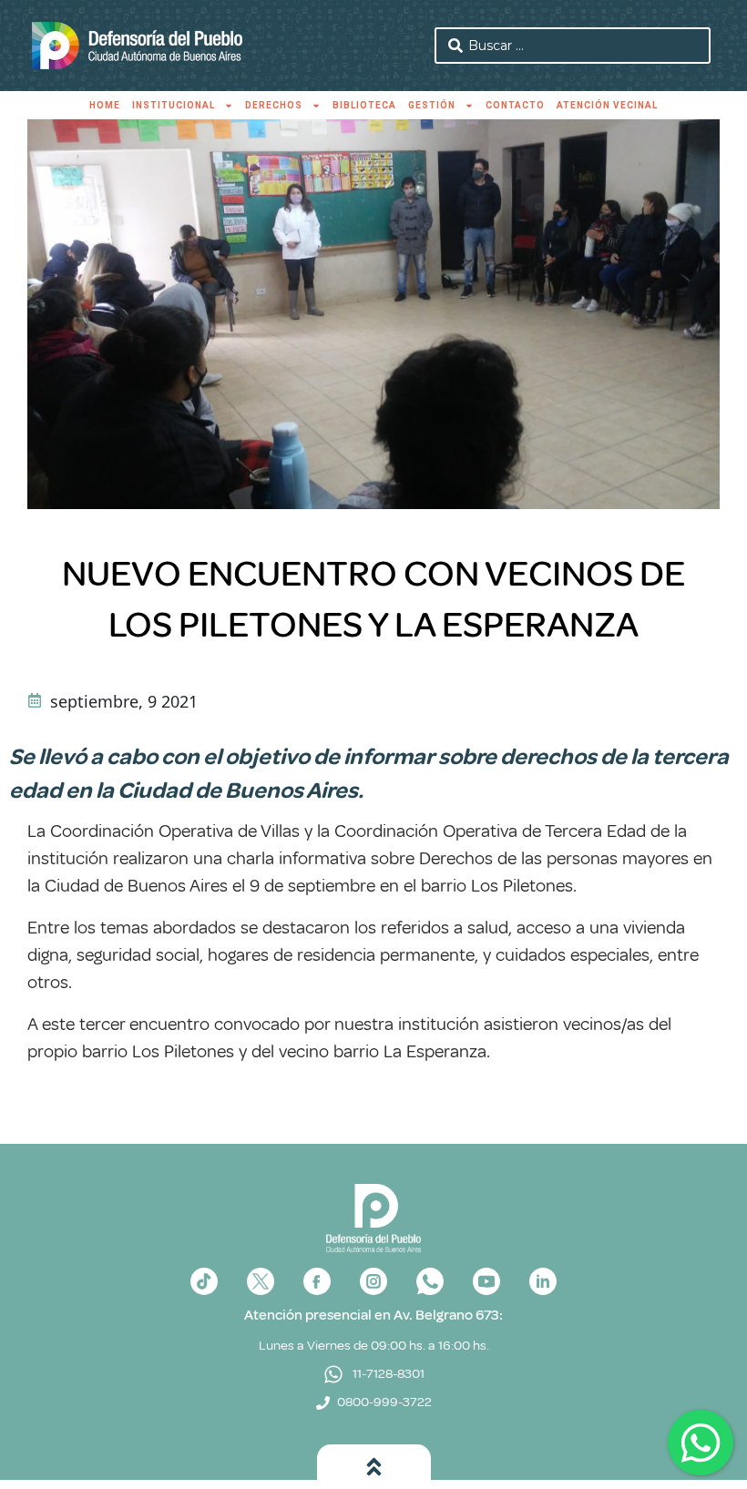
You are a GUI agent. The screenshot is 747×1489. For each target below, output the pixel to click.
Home (104, 105)
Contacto (515, 105)
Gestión (431, 105)
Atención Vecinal (607, 105)
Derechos (273, 105)
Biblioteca (364, 105)
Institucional (173, 105)
